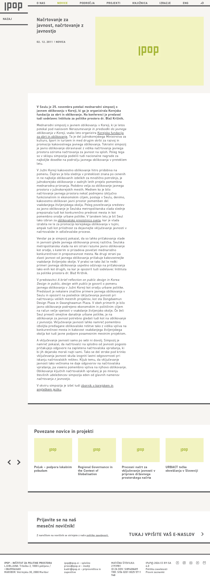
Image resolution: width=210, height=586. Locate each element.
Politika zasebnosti (156, 569)
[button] (202, 3)
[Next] (19, 462)
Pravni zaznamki (155, 572)
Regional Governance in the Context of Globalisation (95, 470)
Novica (61, 41)
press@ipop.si (72, 566)
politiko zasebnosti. (98, 535)
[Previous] (9, 462)
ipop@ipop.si (71, 563)
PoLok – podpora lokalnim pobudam (53, 469)
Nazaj (7, 19)
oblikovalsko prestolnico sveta (79, 220)
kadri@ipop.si (72, 569)
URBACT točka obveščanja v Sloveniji (182, 469)
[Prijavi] (202, 534)
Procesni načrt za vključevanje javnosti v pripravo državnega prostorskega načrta (138, 472)
